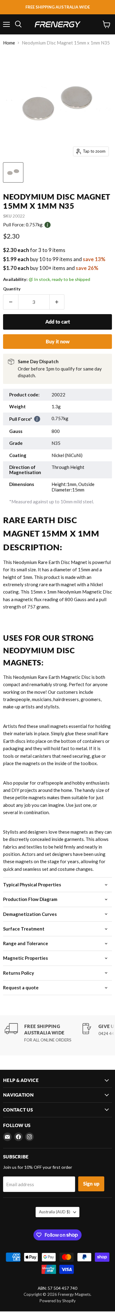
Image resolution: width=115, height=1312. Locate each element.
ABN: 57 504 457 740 (57, 1288)
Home (9, 42)
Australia (54, 1211)
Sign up (91, 1183)
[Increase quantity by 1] (57, 302)
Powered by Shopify (58, 1300)
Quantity (12, 289)
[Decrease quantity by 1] (10, 302)
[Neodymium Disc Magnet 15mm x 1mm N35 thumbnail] (13, 172)
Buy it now (58, 341)
